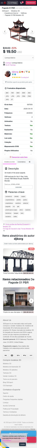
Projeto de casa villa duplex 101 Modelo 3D (16, 312)
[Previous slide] (5, 32)
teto (22, 213)
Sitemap (32, 429)
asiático (18, 203)
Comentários (22, 162)
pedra (25, 200)
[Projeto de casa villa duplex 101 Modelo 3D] (18, 299)
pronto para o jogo (11, 210)
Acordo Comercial (9, 406)
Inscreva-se (31, 3)
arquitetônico (10, 200)
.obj (29, 93)
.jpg (7, 96)
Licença (5, 403)
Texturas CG (7, 373)
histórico (8, 213)
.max (17, 93)
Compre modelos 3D (12, 360)
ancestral (9, 196)
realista (27, 210)
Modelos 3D (7, 364)
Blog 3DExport (8, 382)
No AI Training (10, 65)
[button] (31, 262)
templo (16, 213)
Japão (23, 196)
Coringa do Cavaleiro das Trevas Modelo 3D (18, 229)
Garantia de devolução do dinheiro (14, 415)
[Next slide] (32, 32)
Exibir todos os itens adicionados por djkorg (18, 243)
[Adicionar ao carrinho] (27, 269)
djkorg (15, 71)
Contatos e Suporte (11, 389)
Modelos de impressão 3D (12, 367)
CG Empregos (7, 386)
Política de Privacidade (10, 409)
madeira (8, 216)
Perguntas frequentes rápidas (13, 399)
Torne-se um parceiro (10, 379)
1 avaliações (24, 77)
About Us (7, 320)
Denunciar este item (20, 157)
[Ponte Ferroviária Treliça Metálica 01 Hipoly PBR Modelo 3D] (18, 260)
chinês (16, 196)
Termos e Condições (10, 412)
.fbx (12, 93)
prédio (19, 200)
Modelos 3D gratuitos (10, 370)
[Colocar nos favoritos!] (31, 269)
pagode (8, 206)
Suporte (5, 393)
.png (23, 96)
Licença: (8, 63)
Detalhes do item (9, 162)
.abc (7, 93)
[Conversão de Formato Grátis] (12, 99)
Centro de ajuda (8, 396)
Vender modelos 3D (9, 376)
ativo (21, 210)
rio (14, 206)
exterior (25, 203)
